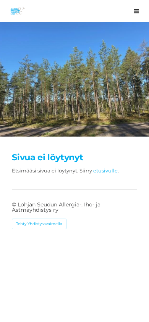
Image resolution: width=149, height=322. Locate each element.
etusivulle (105, 170)
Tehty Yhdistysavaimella (39, 223)
